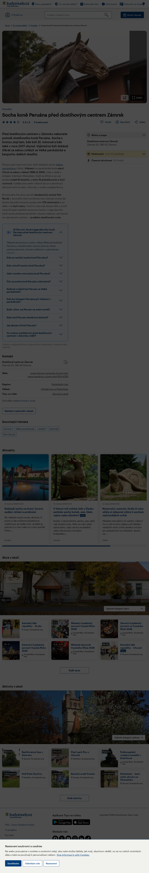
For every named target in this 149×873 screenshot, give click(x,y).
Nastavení (51, 863)
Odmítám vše (32, 863)
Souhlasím (13, 863)
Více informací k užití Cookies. (73, 854)
